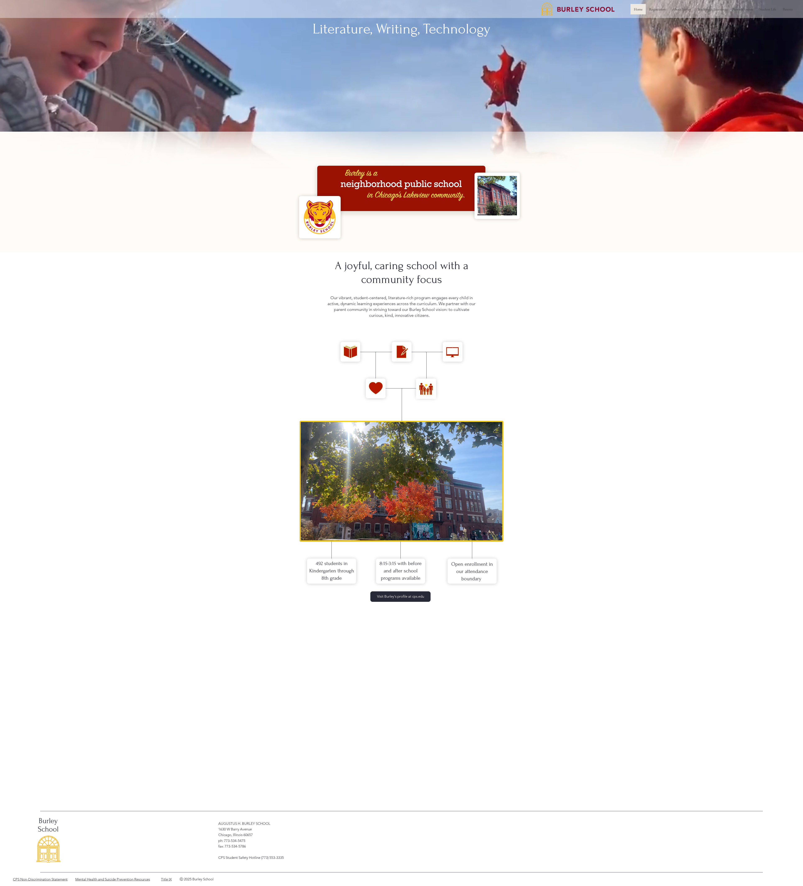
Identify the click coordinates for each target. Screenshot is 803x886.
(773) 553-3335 (272, 857)
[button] (681, 9)
